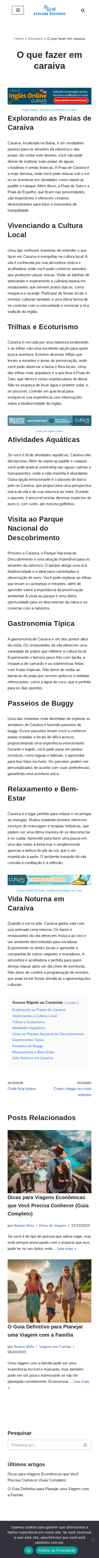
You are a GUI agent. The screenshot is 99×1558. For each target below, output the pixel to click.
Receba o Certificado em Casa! (58, 109)
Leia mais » (66, 1248)
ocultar (71, 1003)
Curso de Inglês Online (49, 431)
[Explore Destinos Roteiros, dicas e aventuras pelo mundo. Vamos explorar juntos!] (49, 10)
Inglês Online (30, 109)
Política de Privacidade (56, 1550)
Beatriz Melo (24, 1225)
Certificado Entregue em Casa (64, 890)
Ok (28, 1550)
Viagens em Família (55, 1347)
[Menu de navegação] (18, 10)
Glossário (35, 38)
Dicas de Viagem (52, 1225)
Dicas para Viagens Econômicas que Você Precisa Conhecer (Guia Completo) (48, 1206)
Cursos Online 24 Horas (31, 890)
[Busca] (83, 10)
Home (19, 38)
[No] (92, 1539)
